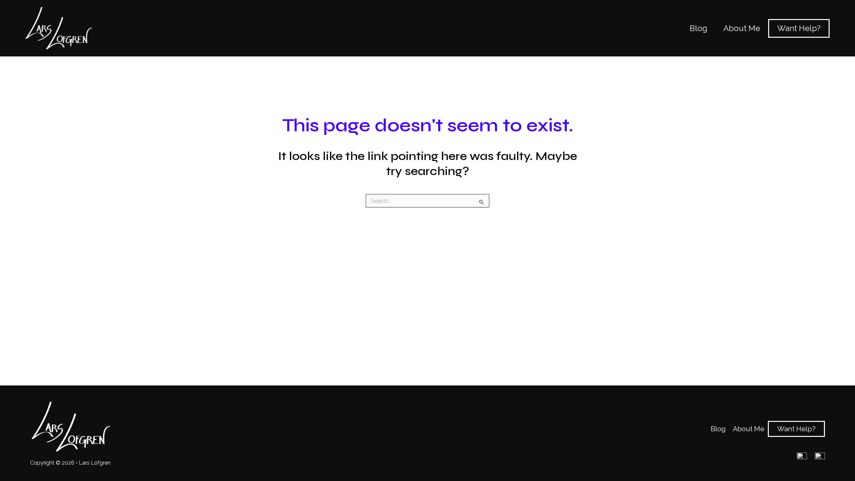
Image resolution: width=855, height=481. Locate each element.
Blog (718, 429)
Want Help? (796, 429)
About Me (748, 429)
